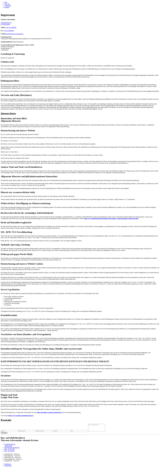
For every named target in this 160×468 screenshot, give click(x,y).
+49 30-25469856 (11, 27)
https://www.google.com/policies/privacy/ (21, 415)
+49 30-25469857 (9, 30)
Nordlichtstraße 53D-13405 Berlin (6, 23)
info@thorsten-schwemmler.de (14, 34)
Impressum (7, 464)
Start (5, 2)
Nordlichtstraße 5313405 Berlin (9, 445)
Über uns (7, 4)
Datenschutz (8, 465)
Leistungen (7, 5)
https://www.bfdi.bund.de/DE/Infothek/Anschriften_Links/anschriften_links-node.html (111, 218)
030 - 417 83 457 (9, 451)
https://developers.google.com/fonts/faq (49, 412)
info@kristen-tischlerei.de (11, 447)
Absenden (4, 433)
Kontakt (6, 7)
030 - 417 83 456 (9, 449)
